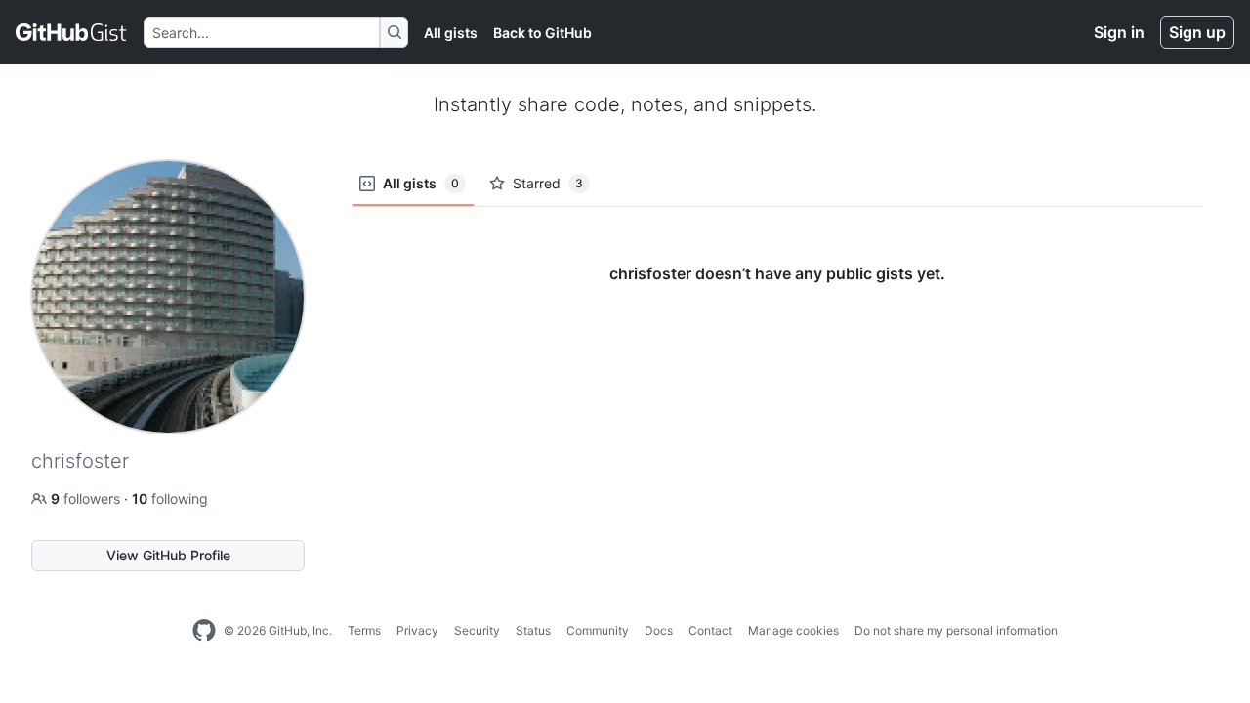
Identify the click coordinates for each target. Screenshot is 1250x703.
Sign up (1197, 32)
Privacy (417, 630)
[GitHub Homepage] (204, 630)
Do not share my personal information (956, 630)
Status (533, 630)
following (170, 498)
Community (597, 630)
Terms (364, 630)
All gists (451, 32)
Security (477, 630)
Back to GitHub (542, 32)
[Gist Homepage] (72, 32)
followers (87, 498)
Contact (710, 630)
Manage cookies (793, 630)
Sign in (1119, 32)
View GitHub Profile (168, 555)
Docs (659, 630)
